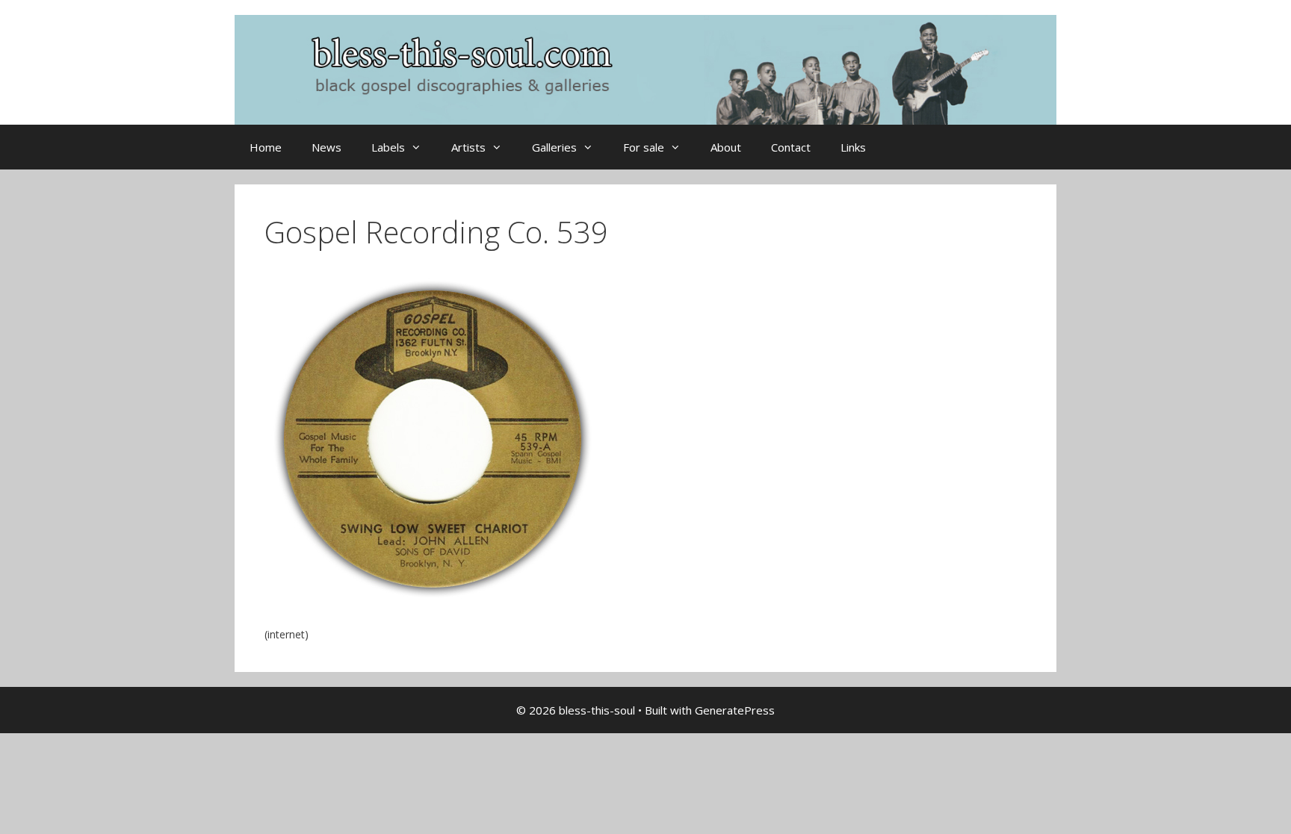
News (326, 147)
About (725, 147)
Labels (388, 147)
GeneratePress (735, 710)
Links (853, 147)
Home (266, 147)
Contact (791, 147)
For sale (643, 147)
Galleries (554, 147)
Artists (468, 147)
